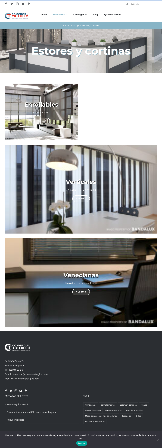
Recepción (126, 416)
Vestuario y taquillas (95, 421)
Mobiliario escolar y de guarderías (101, 416)
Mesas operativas (113, 410)
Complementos (108, 405)
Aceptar (82, 443)
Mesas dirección (93, 410)
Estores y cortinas (128, 405)
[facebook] (6, 4)
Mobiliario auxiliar (134, 410)
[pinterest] (29, 4)
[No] (158, 439)
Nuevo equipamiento (18, 404)
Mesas (144, 405)
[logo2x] (16, 13)
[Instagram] (16, 390)
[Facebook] (6, 390)
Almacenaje (91, 405)
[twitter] (11, 4)
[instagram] (17, 4)
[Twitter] (11, 390)
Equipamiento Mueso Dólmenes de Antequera (31, 412)
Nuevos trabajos (15, 419)
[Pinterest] (25, 390)
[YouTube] (20, 390)
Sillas (138, 416)
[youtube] (23, 4)
